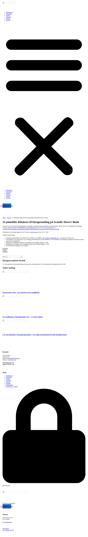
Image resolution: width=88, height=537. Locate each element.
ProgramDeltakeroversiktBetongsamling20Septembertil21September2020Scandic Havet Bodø (33, 229)
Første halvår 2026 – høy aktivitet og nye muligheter (21, 292)
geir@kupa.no (34, 232)
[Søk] (22, 257)
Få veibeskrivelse (7, 522)
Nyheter (9, 217)
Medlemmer (9, 12)
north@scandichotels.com (52, 238)
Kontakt (8, 20)
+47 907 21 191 (11, 360)
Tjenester (8, 17)
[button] (44, 105)
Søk (4, 256)
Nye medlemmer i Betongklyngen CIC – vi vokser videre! (23, 317)
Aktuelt (8, 18)
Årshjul (8, 15)
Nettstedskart (9, 385)
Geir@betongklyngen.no (13, 358)
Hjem (4, 217)
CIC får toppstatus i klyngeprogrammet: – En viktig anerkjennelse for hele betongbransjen (35, 335)
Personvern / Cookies (12, 386)
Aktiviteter (9, 14)
